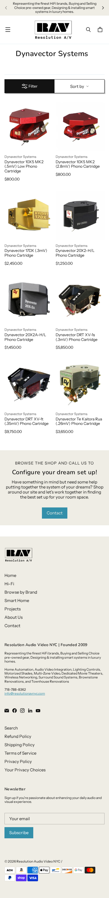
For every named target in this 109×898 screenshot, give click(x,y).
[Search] (88, 29)
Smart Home (16, 600)
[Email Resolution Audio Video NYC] (7, 710)
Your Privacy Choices (25, 769)
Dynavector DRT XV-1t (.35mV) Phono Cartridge (26, 421)
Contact (55, 513)
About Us (13, 617)
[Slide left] (6, 8)
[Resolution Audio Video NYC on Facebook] (14, 710)
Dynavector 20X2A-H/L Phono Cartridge (25, 337)
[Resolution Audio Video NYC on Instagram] (22, 710)
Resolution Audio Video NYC (38, 861)
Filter (33, 86)
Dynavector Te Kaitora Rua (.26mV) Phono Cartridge (79, 421)
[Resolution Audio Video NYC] (53, 29)
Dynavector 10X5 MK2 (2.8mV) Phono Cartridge (78, 164)
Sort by (77, 86)
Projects (12, 608)
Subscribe (19, 832)
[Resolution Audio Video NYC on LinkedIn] (30, 710)
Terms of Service (20, 753)
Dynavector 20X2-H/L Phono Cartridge (75, 252)
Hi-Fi (9, 583)
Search (11, 728)
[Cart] (100, 29)
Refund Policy (17, 736)
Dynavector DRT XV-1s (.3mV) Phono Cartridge (77, 337)
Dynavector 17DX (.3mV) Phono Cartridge (25, 252)
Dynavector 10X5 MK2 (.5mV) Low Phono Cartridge (24, 166)
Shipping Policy (19, 744)
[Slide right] (103, 8)
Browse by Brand (20, 592)
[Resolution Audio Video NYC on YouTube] (38, 710)
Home (10, 575)
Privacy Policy (18, 761)
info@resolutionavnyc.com (24, 693)
